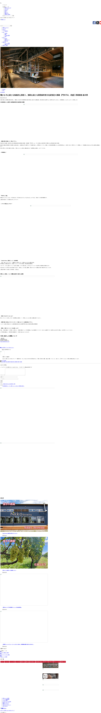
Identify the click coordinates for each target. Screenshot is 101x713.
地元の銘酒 (8, 361)
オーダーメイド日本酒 (7, 701)
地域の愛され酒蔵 (13, 361)
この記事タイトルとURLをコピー (7, 347)
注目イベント (57, 661)
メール (2, 378)
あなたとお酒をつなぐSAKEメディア (7, 710)
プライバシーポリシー (7, 704)
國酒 (27, 661)
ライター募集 (5, 700)
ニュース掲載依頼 (6, 699)
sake (2, 360)
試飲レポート (7, 39)
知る (3, 32)
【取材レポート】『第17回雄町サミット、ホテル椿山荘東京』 (12, 607)
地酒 (18, 361)
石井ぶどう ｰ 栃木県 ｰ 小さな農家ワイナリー (9, 570)
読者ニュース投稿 (6, 698)
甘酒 (5, 36)
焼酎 (5, 34)
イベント (12, 661)
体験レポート (7, 44)
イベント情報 (7, 43)
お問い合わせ (5, 706)
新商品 (6, 38)
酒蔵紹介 (63, 661)
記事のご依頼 (5, 45)
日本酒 (6, 33)
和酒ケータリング (6, 702)
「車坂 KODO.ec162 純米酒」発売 (9, 383)
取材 (4, 361)
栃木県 (5, 360)
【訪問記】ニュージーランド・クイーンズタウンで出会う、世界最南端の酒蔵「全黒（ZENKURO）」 (18, 644)
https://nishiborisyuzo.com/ (4, 341)
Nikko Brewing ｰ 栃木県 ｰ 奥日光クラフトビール (10, 533)
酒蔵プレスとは (5, 27)
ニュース (4, 28)
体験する (4, 42)
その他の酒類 (7, 35)
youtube (7, 661)
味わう (4, 37)
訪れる (4, 29)
